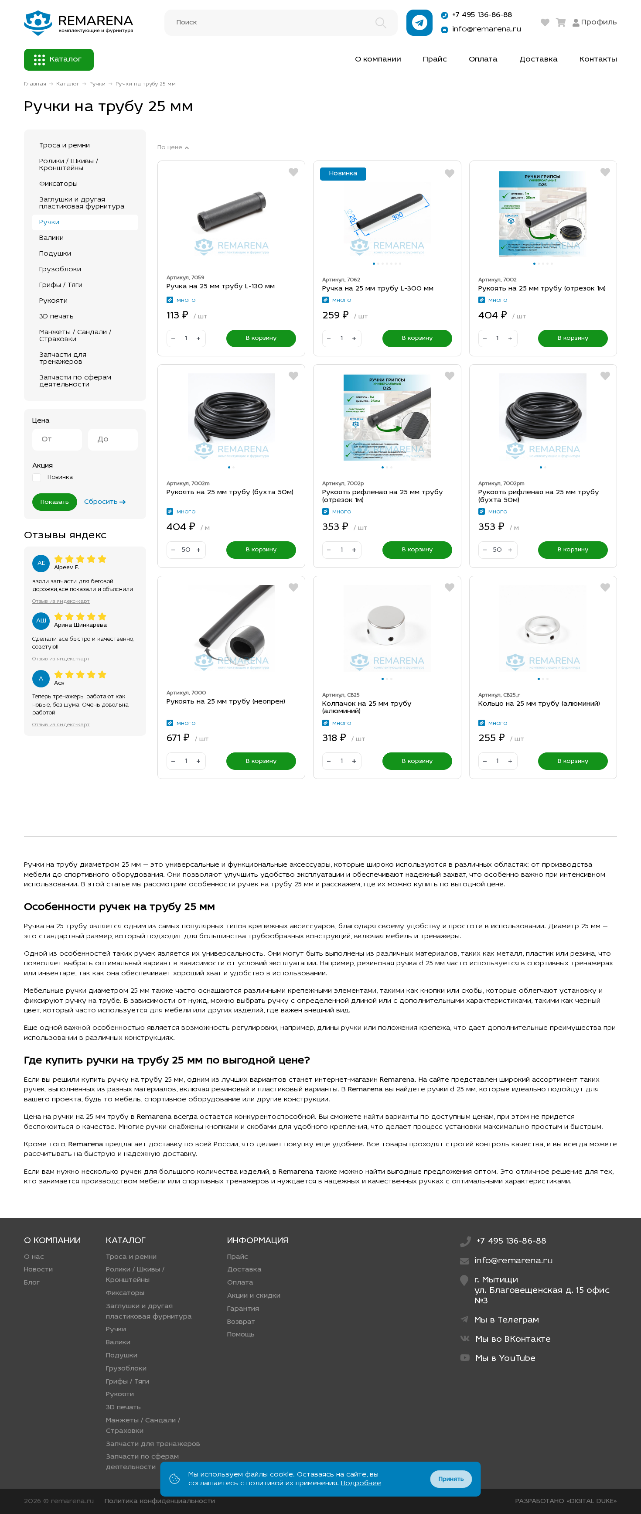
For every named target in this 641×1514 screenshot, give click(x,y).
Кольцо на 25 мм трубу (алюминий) (539, 704)
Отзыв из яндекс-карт (61, 601)
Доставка (538, 60)
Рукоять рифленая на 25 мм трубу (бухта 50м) (538, 496)
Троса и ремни (64, 145)
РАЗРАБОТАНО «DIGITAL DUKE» (566, 1501)
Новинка (60, 478)
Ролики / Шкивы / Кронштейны (68, 165)
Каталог (66, 60)
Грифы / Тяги (60, 285)
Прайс (435, 60)
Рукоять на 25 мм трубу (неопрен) (226, 701)
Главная (35, 84)
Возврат (241, 1322)
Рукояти (53, 300)
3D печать (56, 316)
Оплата (483, 60)
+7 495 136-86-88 (482, 15)
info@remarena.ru (486, 30)
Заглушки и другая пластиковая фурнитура (81, 203)
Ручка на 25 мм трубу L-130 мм (221, 286)
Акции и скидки (253, 1295)
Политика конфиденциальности (160, 1501)
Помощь (241, 1334)
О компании (378, 60)
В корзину (261, 338)
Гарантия (243, 1309)
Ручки (97, 84)
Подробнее (361, 1483)
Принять (451, 1479)
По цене (169, 148)
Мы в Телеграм (506, 1320)
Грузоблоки (60, 269)
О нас (34, 1257)
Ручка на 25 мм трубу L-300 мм (377, 288)
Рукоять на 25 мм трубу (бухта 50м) (230, 492)
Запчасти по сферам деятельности (75, 381)
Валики (51, 238)
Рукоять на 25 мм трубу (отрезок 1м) (542, 288)
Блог (32, 1282)
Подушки (55, 253)
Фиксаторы (58, 184)
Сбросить (101, 502)
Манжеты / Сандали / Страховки (75, 336)
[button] (374, 264)
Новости (38, 1269)
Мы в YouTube (505, 1358)
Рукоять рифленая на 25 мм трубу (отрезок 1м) (382, 496)
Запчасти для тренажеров (62, 359)
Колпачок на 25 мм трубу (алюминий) (367, 708)
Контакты (598, 60)
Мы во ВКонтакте (513, 1339)
